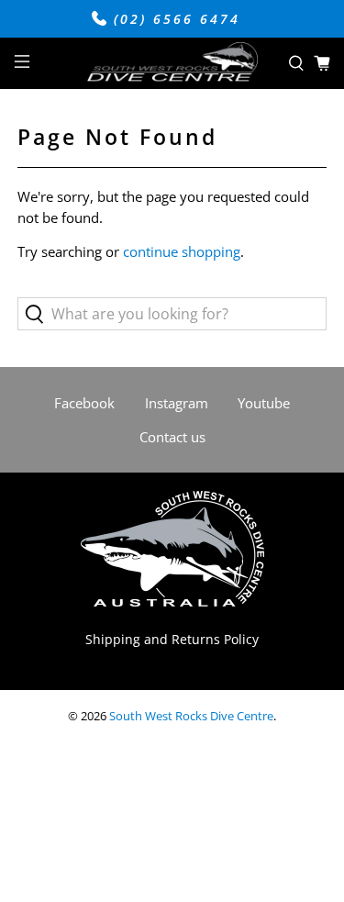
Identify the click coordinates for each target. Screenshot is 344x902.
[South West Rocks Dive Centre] (172, 63)
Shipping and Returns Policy (172, 639)
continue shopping (181, 251)
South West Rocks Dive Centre (191, 716)
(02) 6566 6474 (173, 19)
